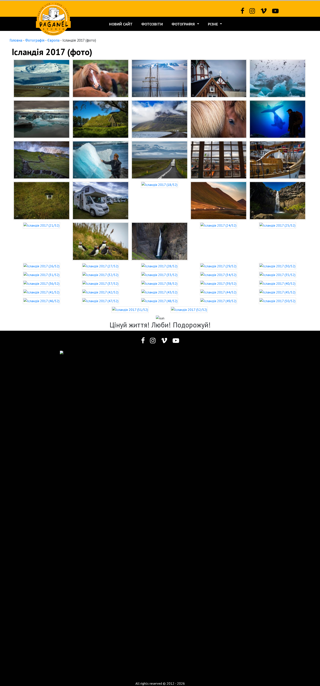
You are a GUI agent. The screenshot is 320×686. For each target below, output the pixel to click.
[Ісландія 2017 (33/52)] (159, 274)
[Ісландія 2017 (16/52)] (41, 200)
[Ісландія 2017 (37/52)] (100, 283)
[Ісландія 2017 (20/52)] (277, 200)
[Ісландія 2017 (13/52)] (159, 159)
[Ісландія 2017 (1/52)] (41, 78)
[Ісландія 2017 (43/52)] (159, 292)
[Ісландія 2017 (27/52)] (100, 265)
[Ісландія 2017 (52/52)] (189, 309)
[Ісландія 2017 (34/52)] (218, 274)
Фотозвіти (152, 24)
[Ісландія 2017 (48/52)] (159, 300)
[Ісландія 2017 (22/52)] (100, 241)
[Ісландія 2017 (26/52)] (41, 265)
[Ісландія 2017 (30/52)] (277, 265)
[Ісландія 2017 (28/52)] (159, 265)
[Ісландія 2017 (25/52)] (277, 225)
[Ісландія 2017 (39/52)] (218, 283)
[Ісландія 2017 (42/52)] (100, 292)
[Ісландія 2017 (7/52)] (100, 118)
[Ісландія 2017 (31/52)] (41, 274)
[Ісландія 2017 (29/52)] (218, 265)
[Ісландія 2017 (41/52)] (41, 292)
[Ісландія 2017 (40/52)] (277, 283)
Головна (16, 40)
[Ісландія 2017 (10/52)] (277, 118)
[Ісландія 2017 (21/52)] (41, 225)
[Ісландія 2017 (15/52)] (277, 159)
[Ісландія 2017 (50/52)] (277, 300)
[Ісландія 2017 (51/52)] (130, 309)
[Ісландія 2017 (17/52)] (100, 200)
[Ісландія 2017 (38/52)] (159, 283)
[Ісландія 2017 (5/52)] (277, 78)
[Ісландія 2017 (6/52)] (41, 118)
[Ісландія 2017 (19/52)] (218, 200)
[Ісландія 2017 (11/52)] (41, 159)
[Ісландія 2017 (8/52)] (159, 118)
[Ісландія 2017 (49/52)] (218, 300)
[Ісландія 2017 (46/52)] (41, 300)
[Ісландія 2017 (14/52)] (218, 159)
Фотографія (184, 24)
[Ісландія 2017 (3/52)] (159, 78)
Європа (53, 40)
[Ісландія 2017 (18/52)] (159, 184)
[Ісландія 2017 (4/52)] (218, 78)
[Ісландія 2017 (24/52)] (218, 225)
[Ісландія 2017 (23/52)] (159, 241)
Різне (213, 24)
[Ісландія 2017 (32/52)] (100, 274)
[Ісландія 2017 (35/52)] (277, 274)
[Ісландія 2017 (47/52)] (100, 300)
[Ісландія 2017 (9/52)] (218, 118)
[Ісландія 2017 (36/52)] (41, 283)
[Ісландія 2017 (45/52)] (277, 292)
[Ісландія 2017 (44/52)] (218, 292)
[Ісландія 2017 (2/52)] (100, 78)
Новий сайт (121, 24)
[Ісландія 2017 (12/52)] (100, 159)
